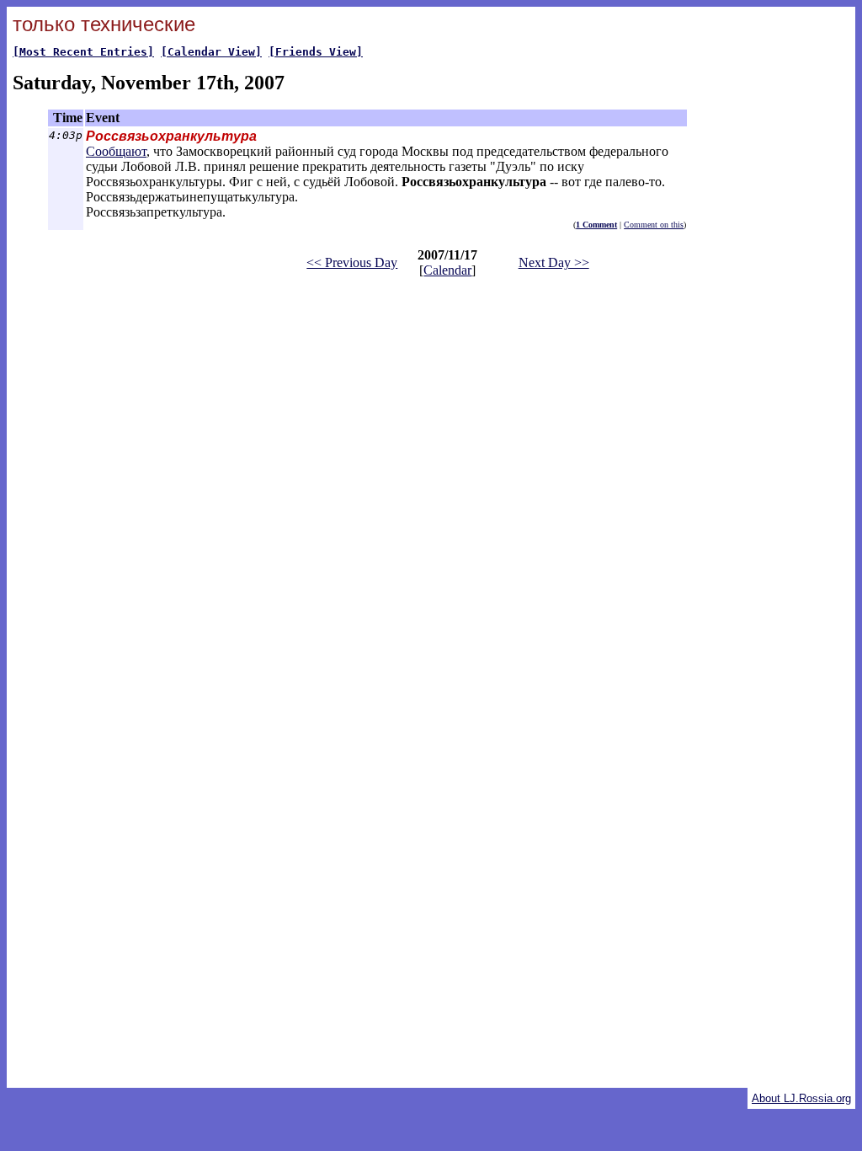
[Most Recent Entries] (83, 52)
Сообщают (116, 151)
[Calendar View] (211, 52)
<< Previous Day (351, 262)
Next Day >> (554, 262)
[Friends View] (316, 52)
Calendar (447, 270)
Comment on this (654, 224)
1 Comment (596, 224)
